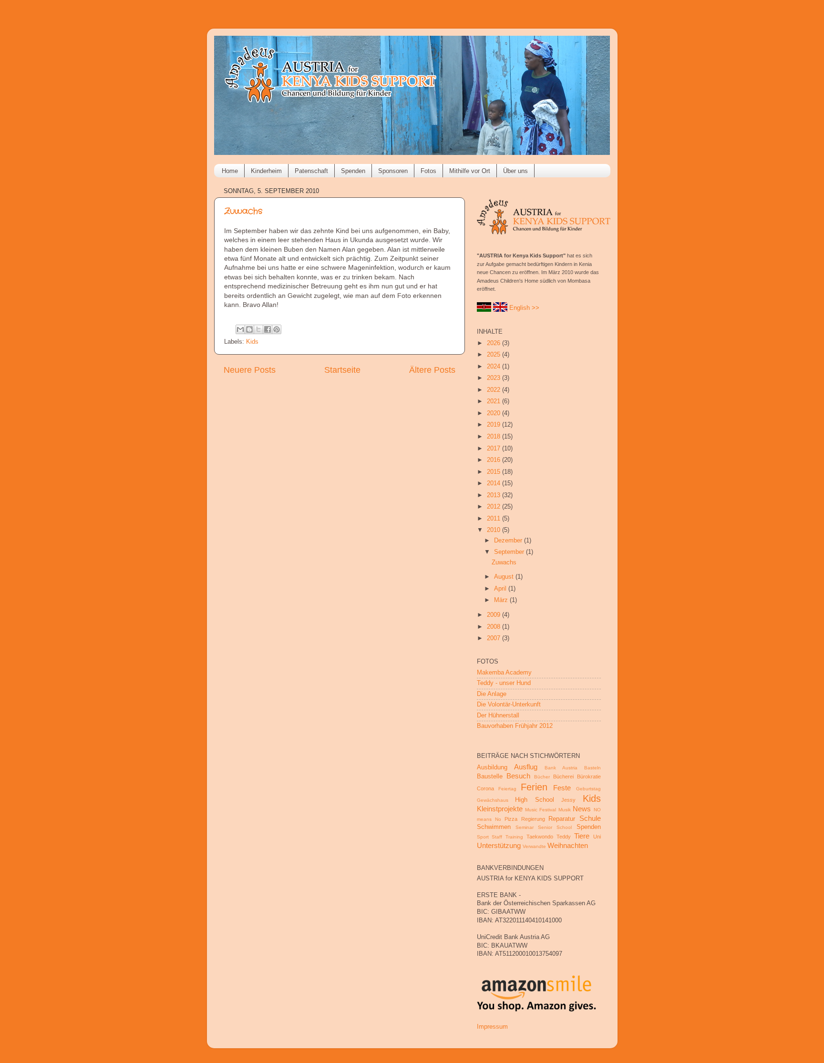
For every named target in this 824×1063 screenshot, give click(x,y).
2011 (494, 518)
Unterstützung (499, 845)
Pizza (511, 819)
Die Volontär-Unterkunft (509, 704)
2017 (494, 448)
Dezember (509, 540)
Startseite (342, 370)
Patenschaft (311, 170)
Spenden (353, 170)
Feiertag (507, 788)
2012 (494, 506)
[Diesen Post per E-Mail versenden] (240, 329)
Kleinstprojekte (500, 809)
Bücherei (563, 776)
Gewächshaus (492, 800)
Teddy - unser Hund (504, 683)
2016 (494, 460)
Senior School (555, 827)
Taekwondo (539, 836)
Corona (485, 788)
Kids (252, 341)
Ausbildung (492, 767)
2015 (494, 472)
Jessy (568, 800)
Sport (483, 836)
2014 (494, 483)
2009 (494, 615)
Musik (564, 809)
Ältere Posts (432, 370)
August (504, 576)
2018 (494, 436)
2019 (494, 424)
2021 (494, 401)
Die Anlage (491, 694)
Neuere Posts (250, 370)
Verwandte (534, 846)
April (501, 588)
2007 (494, 638)
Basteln (592, 767)
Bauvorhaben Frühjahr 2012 (515, 726)
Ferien (534, 787)
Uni (597, 836)
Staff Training (507, 836)
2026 (494, 343)
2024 (494, 366)
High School (534, 800)
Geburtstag (588, 788)
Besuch (518, 776)
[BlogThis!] (249, 329)
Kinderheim (266, 170)
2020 (494, 413)
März (502, 600)
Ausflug (525, 767)
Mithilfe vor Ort (469, 170)
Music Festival (540, 809)
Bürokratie (589, 776)
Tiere (581, 836)
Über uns (515, 170)
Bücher (542, 776)
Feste (562, 788)
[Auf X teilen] (258, 329)
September (510, 552)
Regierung (533, 819)
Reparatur (561, 819)
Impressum (492, 1026)
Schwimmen (494, 827)
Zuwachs (243, 211)
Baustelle (490, 776)
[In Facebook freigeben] (267, 329)
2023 (494, 378)
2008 (494, 626)
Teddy (563, 836)
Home (230, 170)
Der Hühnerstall (498, 715)
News (582, 809)
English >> (524, 308)
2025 (494, 354)
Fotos (428, 170)
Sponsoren (393, 170)
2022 (494, 390)
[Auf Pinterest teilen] (276, 329)
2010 (494, 530)
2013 (494, 495)
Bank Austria (561, 767)
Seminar (524, 827)
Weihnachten (567, 845)
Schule (590, 818)
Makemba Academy (504, 672)
